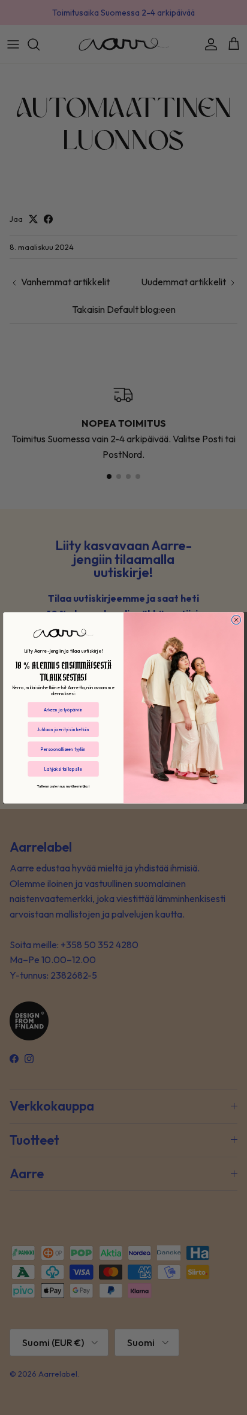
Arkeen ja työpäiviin (63, 709)
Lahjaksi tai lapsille (63, 768)
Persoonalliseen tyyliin (63, 749)
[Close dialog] (235, 619)
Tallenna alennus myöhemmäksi (63, 786)
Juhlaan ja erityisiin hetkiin (63, 729)
